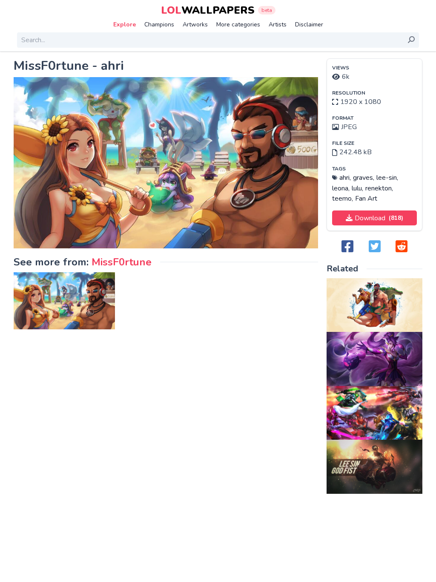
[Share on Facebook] (347, 246)
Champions (159, 24)
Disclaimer (309, 24)
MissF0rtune (122, 262)
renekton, (379, 188)
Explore (124, 24)
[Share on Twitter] (375, 246)
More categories (238, 24)
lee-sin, (387, 177)
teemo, (342, 198)
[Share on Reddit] (401, 246)
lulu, (357, 188)
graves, (363, 177)
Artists (278, 24)
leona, (341, 188)
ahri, (345, 177)
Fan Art (366, 198)
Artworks (195, 24)
